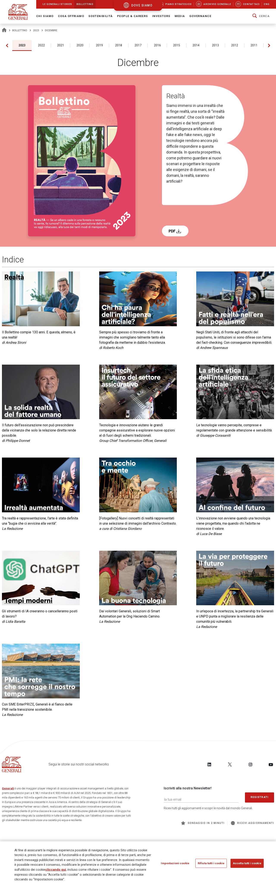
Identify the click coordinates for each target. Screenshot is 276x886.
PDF (172, 231)
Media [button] (180, 16)
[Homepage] (4, 30)
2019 (99, 45)
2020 (80, 45)
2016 (157, 45)
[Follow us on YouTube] (271, 764)
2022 (41, 45)
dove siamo (141, 5)
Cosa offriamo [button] (71, 16)
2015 (176, 45)
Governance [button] (200, 16)
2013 (215, 45)
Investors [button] (161, 16)
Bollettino (19, 30)
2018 (118, 45)
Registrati (260, 797)
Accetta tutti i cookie (247, 863)
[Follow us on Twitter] (230, 764)
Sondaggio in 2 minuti (206, 823)
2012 (234, 45)
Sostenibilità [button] (100, 16)
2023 (36, 30)
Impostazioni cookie (175, 863)
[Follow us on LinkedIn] (209, 764)
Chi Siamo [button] (45, 16)
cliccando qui (55, 870)
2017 (138, 45)
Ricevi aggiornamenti (255, 823)
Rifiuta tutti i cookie (211, 863)
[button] (261, 16)
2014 (196, 45)
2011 (254, 45)
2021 (60, 45)
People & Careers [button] (132, 16)
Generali (8, 788)
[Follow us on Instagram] (250, 764)
